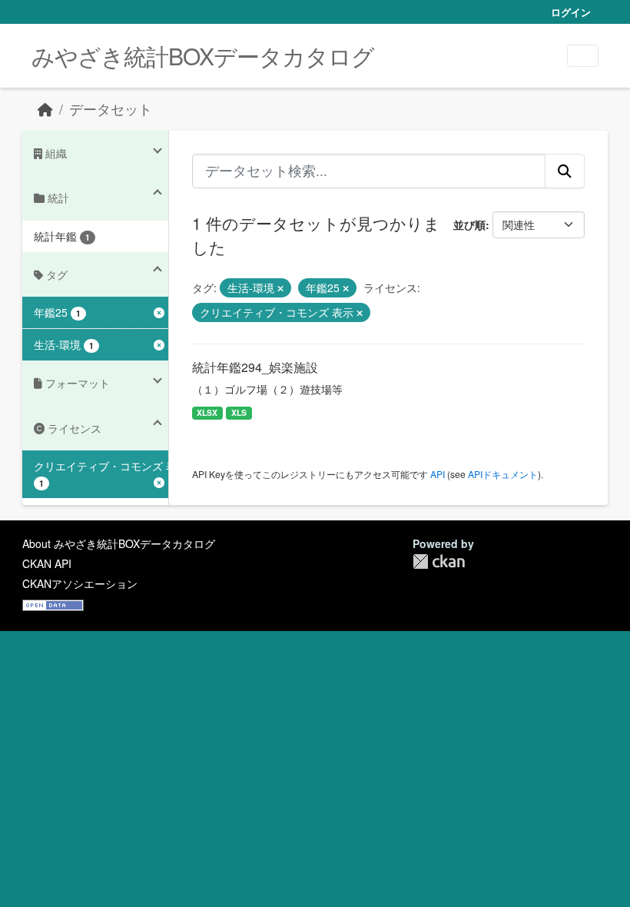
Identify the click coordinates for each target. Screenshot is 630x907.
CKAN (439, 561)
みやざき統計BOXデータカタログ (203, 55)
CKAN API (46, 563)
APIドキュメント (503, 473)
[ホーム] (45, 108)
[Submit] (565, 171)
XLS (239, 412)
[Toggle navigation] (582, 56)
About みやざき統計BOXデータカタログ (118, 543)
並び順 (469, 224)
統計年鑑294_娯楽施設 (255, 367)
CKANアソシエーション (80, 583)
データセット (110, 108)
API (437, 473)
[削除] (280, 288)
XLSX (207, 412)
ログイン (571, 12)
